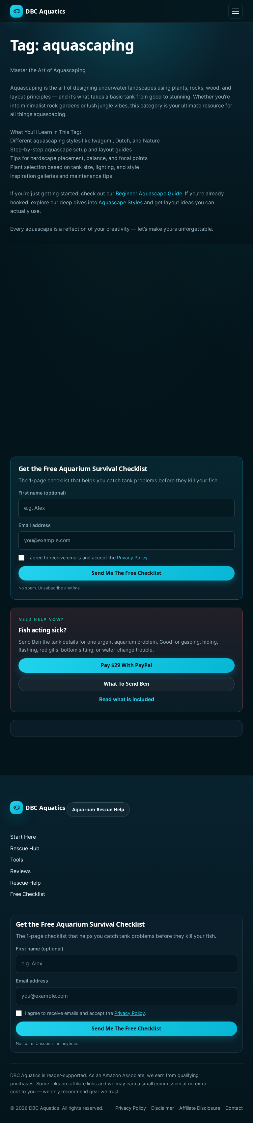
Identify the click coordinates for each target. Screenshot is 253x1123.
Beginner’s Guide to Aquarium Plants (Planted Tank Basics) (62, 376)
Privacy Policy (132, 557)
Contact (234, 1108)
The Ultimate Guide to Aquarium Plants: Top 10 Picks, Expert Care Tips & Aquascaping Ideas (186, 380)
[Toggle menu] (235, 11)
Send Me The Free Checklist (126, 573)
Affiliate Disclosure (199, 1108)
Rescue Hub (25, 848)
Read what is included (126, 699)
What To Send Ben (126, 683)
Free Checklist (27, 894)
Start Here (23, 837)
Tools (16, 860)
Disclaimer (162, 1108)
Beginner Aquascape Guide (149, 193)
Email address (34, 525)
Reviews (20, 871)
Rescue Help (25, 883)
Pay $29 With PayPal (126, 665)
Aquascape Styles (120, 202)
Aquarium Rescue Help (98, 809)
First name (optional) (42, 493)
